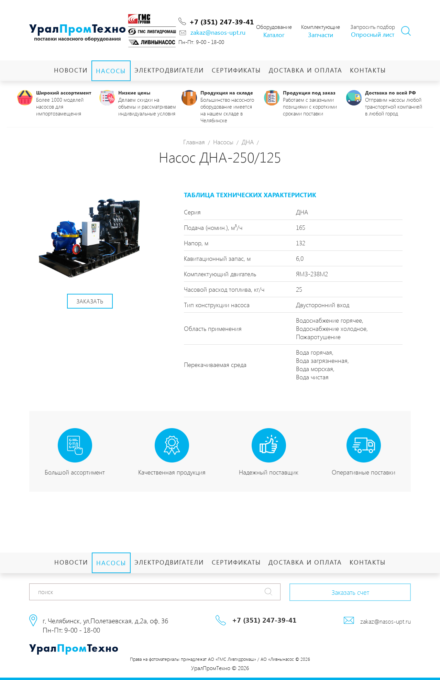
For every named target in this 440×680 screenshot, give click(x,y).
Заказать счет (350, 592)
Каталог (274, 34)
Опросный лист (372, 34)
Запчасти (320, 34)
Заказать (89, 301)
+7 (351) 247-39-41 (221, 21)
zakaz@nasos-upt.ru (217, 32)
